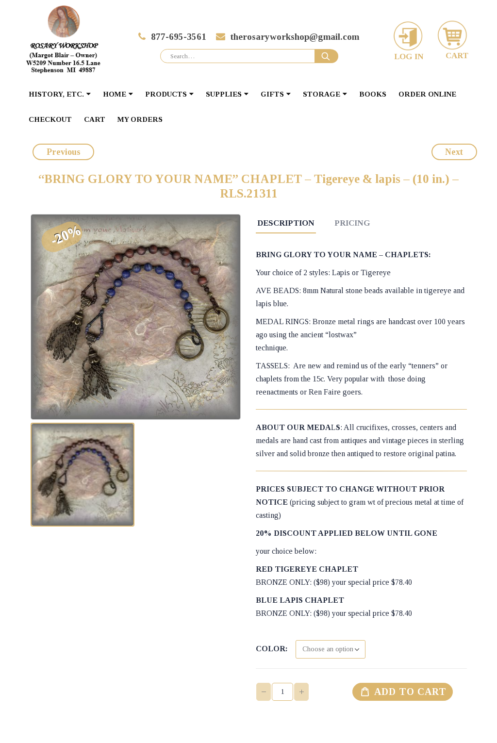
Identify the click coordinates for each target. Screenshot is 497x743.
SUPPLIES (224, 94)
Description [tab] (286, 223)
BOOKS (372, 94)
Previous (64, 152)
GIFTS (272, 94)
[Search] (326, 56)
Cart (94, 119)
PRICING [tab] (352, 223)
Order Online (427, 94)
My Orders (140, 119)
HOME (114, 94)
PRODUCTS (166, 94)
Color (270, 648)
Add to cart (410, 691)
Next (454, 152)
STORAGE (321, 94)
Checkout (50, 119)
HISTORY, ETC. (56, 94)
